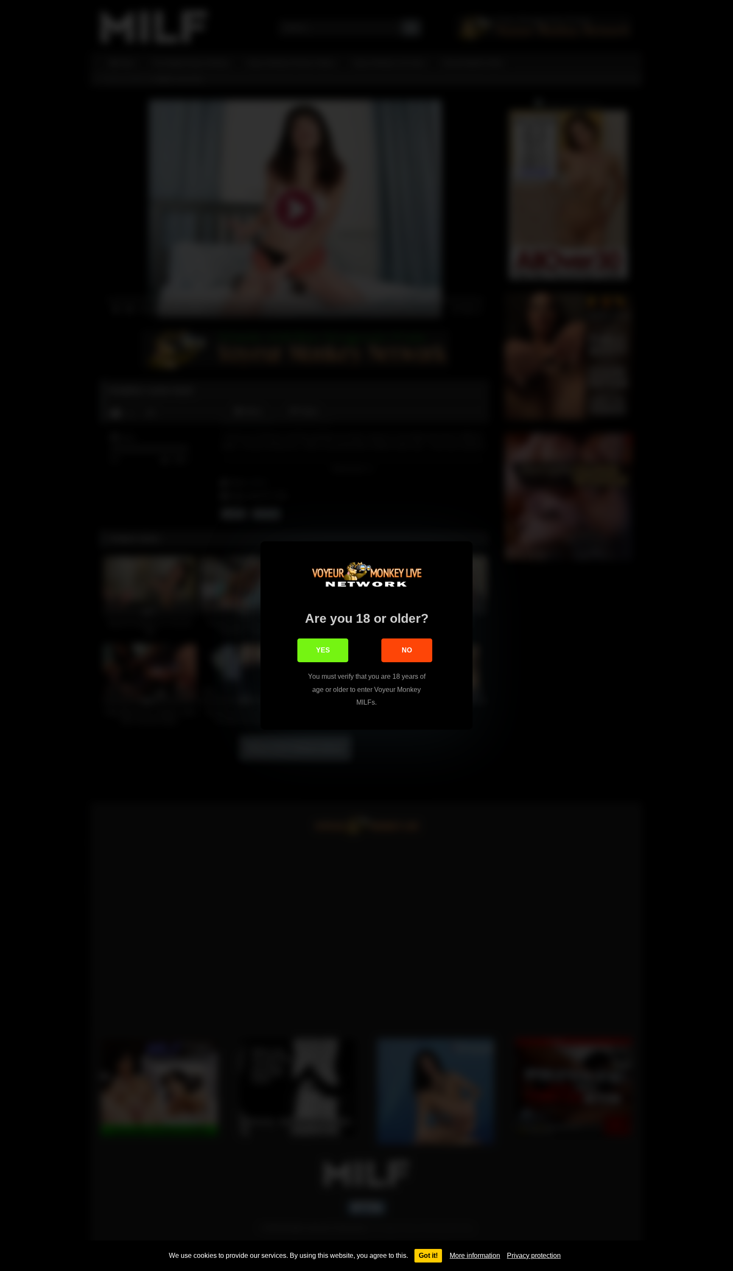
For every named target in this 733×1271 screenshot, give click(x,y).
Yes (323, 650)
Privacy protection (534, 1255)
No (407, 650)
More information (475, 1255)
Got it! (428, 1255)
